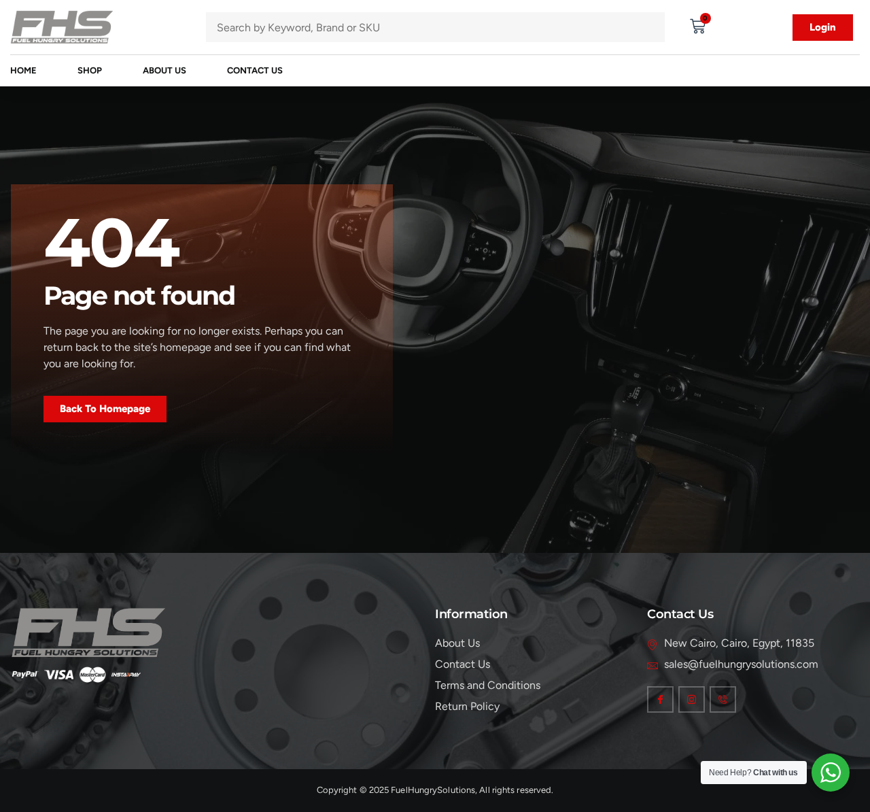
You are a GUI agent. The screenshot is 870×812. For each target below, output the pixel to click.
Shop (89, 70)
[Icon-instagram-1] (691, 699)
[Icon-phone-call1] (723, 699)
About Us (164, 70)
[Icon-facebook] (660, 699)
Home (23, 70)
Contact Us (255, 70)
